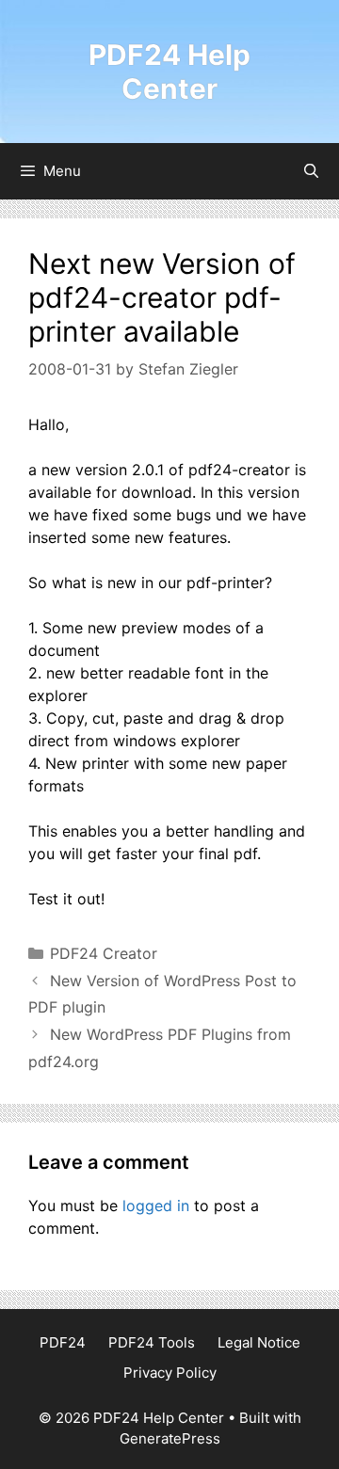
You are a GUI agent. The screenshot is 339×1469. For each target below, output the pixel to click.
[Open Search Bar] (311, 171)
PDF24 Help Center (169, 71)
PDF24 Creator (103, 953)
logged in (155, 1205)
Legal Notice (259, 1342)
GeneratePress (170, 1438)
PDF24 (63, 1342)
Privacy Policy (170, 1372)
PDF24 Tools (151, 1342)
